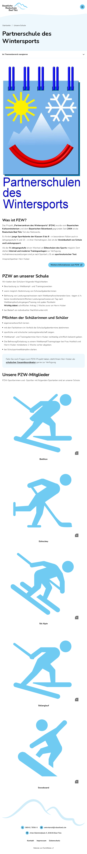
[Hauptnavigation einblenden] (82, 6)
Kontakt (30, 840)
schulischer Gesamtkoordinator (21, 362)
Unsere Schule (20, 25)
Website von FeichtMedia (42, 848)
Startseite (6, 25)
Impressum (41, 840)
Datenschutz (54, 840)
